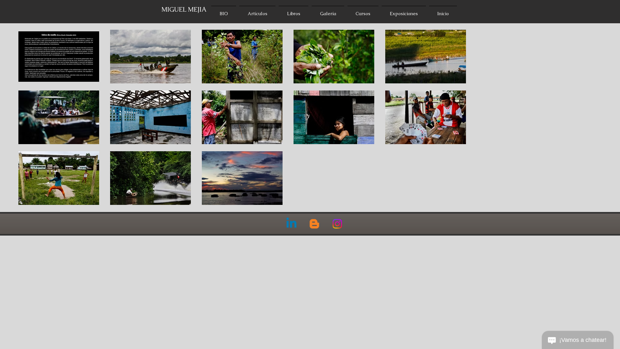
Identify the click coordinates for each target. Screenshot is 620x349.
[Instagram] (337, 223)
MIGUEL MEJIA (184, 9)
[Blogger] (314, 223)
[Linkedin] (291, 223)
